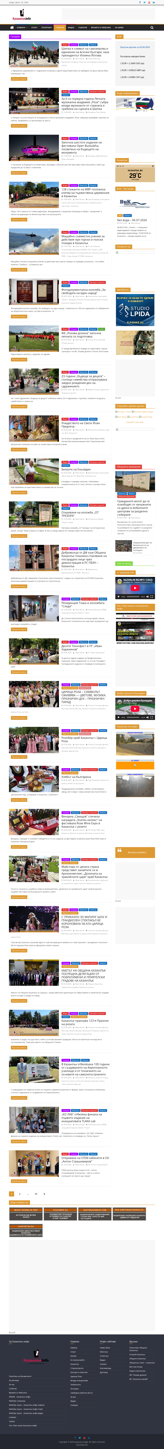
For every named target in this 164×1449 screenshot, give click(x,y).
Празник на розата (70, 688)
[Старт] (118, 596)
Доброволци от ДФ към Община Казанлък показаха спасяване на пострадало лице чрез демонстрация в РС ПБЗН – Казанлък (84, 559)
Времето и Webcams (101, 27)
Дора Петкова (93, 473)
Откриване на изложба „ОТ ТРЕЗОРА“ (80, 514)
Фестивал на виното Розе (95, 833)
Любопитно (75, 1384)
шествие (25, 712)
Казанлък (83, 45)
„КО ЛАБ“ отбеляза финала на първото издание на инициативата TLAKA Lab (81, 1117)
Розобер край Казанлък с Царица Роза (84, 739)
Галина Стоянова (94, 705)
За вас (73, 1397)
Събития (82, 27)
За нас (12, 1384)
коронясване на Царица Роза (80, 934)
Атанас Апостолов (95, 340)
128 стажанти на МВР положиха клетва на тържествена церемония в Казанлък (85, 192)
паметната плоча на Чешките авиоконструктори (79, 1081)
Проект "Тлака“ (83, 613)
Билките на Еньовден (76, 469)
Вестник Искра (135, 1367)
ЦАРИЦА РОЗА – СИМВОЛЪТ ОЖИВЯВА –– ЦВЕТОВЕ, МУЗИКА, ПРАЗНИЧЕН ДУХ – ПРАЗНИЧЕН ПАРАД (83, 697)
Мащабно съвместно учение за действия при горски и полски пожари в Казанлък (83, 239)
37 (36, 1194)
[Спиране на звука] (147, 596)
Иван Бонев (80, 59)
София (70, 522)
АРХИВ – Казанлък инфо (19, 1397)
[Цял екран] (151, 596)
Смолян (103, 1364)
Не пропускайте (77, 1360)
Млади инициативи (79, 1380)
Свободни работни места (81, 1393)
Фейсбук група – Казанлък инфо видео (26, 1413)
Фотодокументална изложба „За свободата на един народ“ (83, 291)
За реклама (14, 1380)
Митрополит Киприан (69, 62)
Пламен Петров (83, 300)
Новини (21, 27)
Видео (71, 27)
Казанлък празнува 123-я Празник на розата (85, 1022)
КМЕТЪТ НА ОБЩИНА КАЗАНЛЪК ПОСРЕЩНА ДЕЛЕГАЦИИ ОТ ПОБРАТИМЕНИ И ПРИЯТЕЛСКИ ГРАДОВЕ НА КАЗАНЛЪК (83, 975)
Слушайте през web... (135, 422)
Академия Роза (94, 112)
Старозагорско (76, 1368)
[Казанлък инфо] (12, 27)
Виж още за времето (137, 852)
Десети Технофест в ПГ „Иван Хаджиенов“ (81, 647)
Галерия (60, 27)
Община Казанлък (95, 984)
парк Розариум (93, 199)
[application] (135, 588)
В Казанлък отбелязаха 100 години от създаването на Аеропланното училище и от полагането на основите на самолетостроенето (85, 1069)
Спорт (34, 27)
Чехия (101, 1081)
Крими (73, 1356)
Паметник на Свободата (88, 62)
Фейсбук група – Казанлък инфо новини (26, 1405)
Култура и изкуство (97, 91)
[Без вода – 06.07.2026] (135, 194)
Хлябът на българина (76, 777)
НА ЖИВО (119, 27)
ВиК (120, 215)
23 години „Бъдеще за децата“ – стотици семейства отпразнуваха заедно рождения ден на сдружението (84, 381)
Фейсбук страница (17, 1401)
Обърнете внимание (126, 496)
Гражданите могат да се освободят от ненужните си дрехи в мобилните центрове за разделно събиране (134, 508)
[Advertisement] (108, 14)
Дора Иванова (101, 156)
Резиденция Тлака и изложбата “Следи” (82, 604)
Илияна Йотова (94, 59)
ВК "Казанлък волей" (138, 1379)
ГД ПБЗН (83, 250)
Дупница (104, 1372)
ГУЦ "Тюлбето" (93, 250)
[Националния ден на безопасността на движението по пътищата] (123, 541)
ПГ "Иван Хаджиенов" (96, 653)
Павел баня (105, 1347)
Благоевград (105, 1368)
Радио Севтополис (137, 1371)
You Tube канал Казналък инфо (23, 1425)
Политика (47, 27)
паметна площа (102, 1078)
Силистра (104, 1356)
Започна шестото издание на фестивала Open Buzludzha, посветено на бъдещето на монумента (81, 147)
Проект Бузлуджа (67, 159)
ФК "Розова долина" (138, 1375)
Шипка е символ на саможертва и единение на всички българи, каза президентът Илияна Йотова (85, 52)
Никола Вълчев (94, 610)
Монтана (104, 1352)
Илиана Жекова (75, 1031)
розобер (64, 751)
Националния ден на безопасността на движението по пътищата (142, 546)
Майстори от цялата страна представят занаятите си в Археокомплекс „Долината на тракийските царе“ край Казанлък (84, 872)
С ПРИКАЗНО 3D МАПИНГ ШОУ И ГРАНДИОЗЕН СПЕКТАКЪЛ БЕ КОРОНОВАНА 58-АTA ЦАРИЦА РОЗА (84, 922)
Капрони (91, 1078)
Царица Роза (85, 688)
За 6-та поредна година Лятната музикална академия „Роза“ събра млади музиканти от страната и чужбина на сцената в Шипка (84, 104)
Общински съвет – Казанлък (142, 1362)
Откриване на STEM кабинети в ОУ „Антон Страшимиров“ (85, 1159)
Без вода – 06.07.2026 (132, 220)
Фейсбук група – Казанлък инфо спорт (26, 1409)
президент (102, 709)
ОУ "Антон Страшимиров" (98, 1165)
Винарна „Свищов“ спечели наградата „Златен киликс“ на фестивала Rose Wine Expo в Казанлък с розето (81, 821)
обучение (95, 253)
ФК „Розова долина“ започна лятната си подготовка (81, 334)
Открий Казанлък (137, 1354)
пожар (102, 253)
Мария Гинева (93, 389)
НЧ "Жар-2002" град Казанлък (85, 476)
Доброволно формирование (80, 253)
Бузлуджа (91, 156)
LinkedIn (12, 1417)
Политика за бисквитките (20, 1376)
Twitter (12, 1421)
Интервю (74, 1388)
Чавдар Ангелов (76, 303)
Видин (103, 1360)
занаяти (82, 883)
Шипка (103, 112)
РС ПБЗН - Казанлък (85, 256)
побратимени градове (69, 987)
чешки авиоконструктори (71, 1084)
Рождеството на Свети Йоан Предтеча (80, 424)
